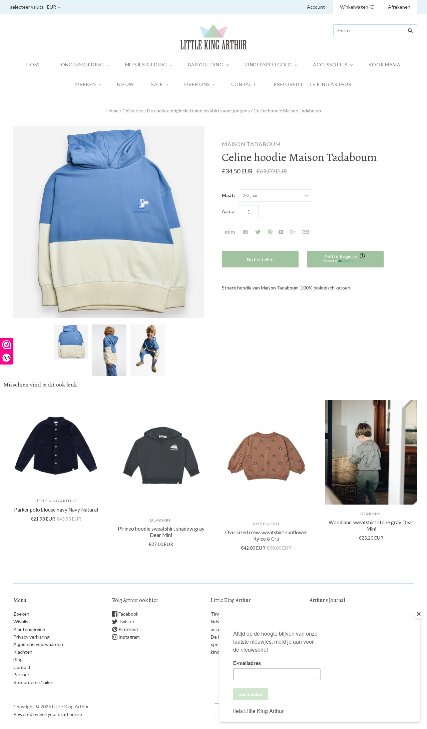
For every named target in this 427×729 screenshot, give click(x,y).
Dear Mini (160, 520)
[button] (345, 259)
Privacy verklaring (31, 637)
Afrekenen (399, 7)
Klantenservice (29, 629)
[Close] (419, 614)
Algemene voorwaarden (38, 644)
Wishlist (21, 621)
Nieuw (125, 84)
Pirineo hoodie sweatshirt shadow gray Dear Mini (161, 532)
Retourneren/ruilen (33, 682)
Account (316, 7)
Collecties (132, 110)
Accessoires (330, 64)
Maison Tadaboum (251, 144)
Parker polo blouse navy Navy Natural (56, 510)
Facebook (127, 614)
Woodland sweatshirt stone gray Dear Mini (371, 525)
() (357, 7)
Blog (18, 659)
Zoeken (21, 614)
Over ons (197, 84)
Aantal (229, 211)
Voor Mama (385, 64)
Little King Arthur (56, 500)
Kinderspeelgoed (268, 64)
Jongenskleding (81, 64)
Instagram (128, 637)
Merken (85, 84)
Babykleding (206, 64)
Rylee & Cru (266, 523)
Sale (157, 84)
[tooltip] (363, 256)
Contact (244, 84)
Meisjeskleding (146, 64)
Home (33, 64)
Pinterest (127, 629)
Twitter (125, 621)
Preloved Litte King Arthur (312, 84)
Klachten (22, 652)
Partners (22, 674)
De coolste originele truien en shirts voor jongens (198, 110)
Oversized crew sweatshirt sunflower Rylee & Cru (266, 535)
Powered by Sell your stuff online (47, 714)
